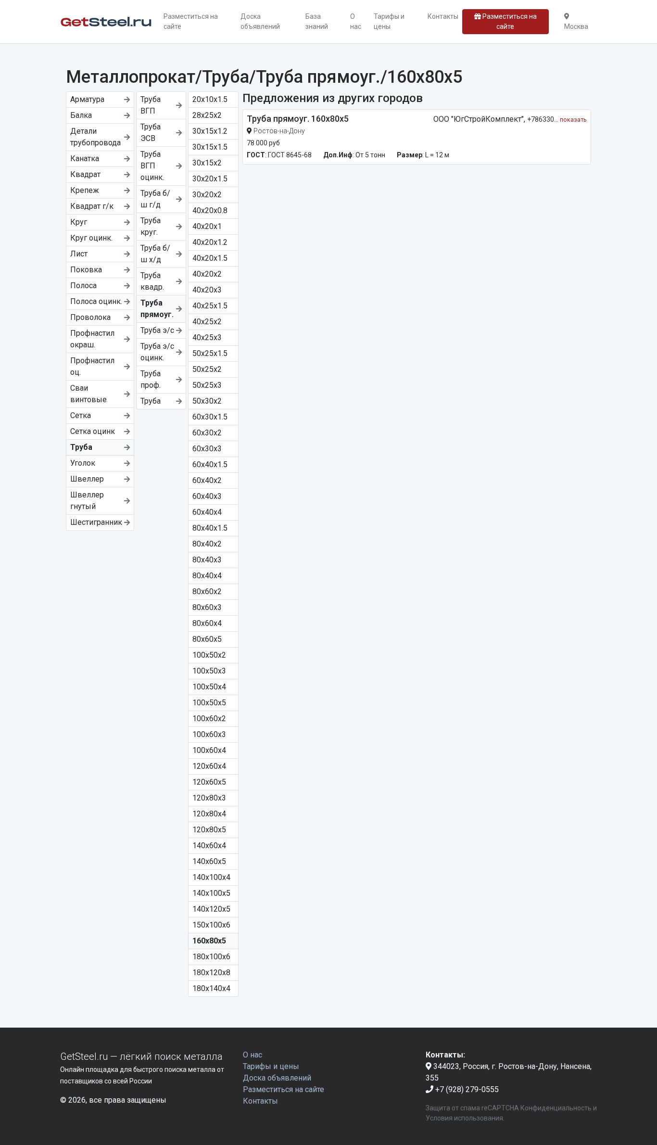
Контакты (443, 16)
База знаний (316, 21)
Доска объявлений (260, 21)
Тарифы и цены (389, 21)
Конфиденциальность (556, 1108)
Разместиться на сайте (191, 21)
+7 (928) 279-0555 (466, 1089)
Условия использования (464, 1118)
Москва (576, 26)
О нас (355, 21)
